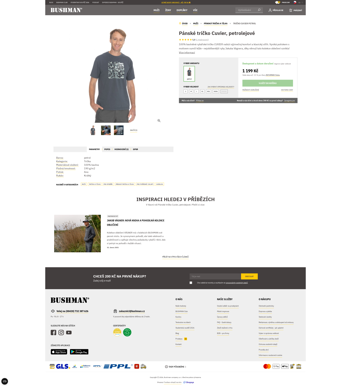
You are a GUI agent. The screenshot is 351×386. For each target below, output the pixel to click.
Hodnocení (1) (121, 149)
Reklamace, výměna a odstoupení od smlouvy (276, 322)
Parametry (94, 149)
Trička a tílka (95, 184)
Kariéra (178, 317)
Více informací (187, 52)
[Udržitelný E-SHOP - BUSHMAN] (127, 332)
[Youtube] (69, 332)
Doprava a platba (265, 311)
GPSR (135, 149)
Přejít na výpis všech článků (175, 257)
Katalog (159, 184)
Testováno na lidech (183, 322)
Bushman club (61, 2)
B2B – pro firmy (223, 333)
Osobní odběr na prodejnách (228, 306)
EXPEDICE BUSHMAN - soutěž (112, 2)
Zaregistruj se (289, 100)
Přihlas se (200, 100)
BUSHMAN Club (182, 311)
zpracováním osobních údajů (237, 282)
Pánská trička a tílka (125, 184)
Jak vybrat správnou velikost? (221, 87)
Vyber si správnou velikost (269, 333)
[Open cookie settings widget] (4, 381)
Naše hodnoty (181, 306)
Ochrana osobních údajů (268, 344)
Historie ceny (287, 90)
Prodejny (284, 2)
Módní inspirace (223, 311)
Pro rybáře (108, 184)
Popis (107, 149)
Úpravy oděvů (222, 317)
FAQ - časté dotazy (224, 322)
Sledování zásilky (265, 317)
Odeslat (249, 276)
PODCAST (95, 2)
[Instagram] (61, 332)
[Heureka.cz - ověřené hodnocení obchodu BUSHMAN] (117, 332)
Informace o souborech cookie (270, 355)
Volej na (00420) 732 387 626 (72, 311)
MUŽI (157, 10)
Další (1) (133, 130)
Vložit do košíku (268, 83)
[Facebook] (53, 332)
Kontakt (179, 344)
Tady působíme (176, 366)
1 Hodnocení (202, 39)
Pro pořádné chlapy (145, 184)
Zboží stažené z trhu (224, 328)
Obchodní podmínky (266, 306)
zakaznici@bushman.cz (132, 311)
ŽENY (168, 10)
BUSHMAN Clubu (273, 75)
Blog (51, 2)
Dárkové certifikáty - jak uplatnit (271, 328)
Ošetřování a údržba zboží (269, 339)
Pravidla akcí (264, 349)
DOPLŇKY (182, 10)
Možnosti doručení (250, 90)
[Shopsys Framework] (188, 382)
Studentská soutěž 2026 (80, 2)
